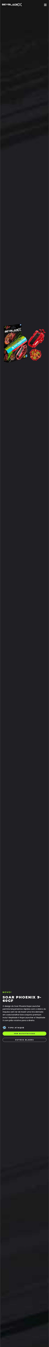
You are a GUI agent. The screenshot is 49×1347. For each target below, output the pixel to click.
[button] (16, 1027)
